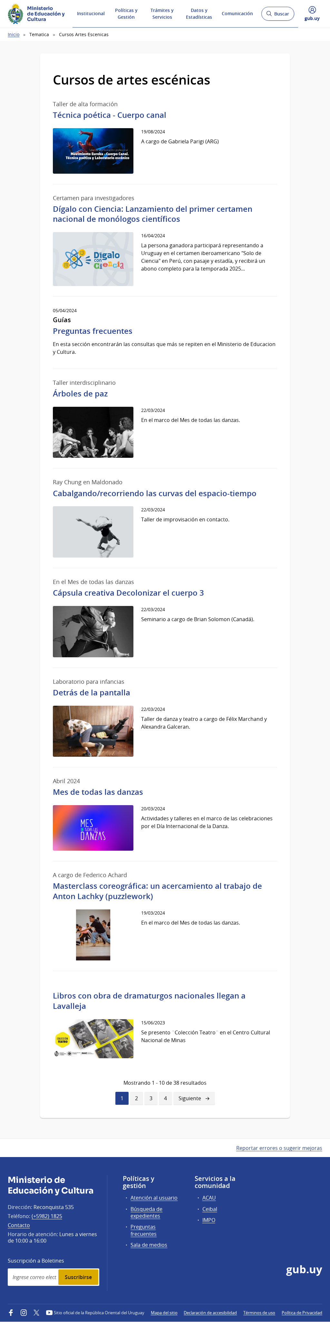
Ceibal (209, 1209)
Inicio (13, 34)
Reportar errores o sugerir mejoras (279, 1148)
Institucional (91, 13)
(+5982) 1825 (47, 1216)
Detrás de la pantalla (91, 692)
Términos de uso (259, 1313)
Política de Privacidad (302, 1313)
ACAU (209, 1197)
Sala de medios (149, 1244)
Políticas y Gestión (126, 13)
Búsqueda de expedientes (146, 1212)
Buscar (277, 16)
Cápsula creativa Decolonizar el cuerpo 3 (128, 593)
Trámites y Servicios (162, 13)
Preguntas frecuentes (92, 331)
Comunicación (237, 13)
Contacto (19, 1225)
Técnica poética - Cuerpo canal (109, 115)
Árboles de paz (80, 393)
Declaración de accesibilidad (210, 1313)
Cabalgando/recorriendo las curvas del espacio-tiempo (155, 493)
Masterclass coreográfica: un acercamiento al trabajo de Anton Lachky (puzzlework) (157, 891)
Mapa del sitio (164, 1313)
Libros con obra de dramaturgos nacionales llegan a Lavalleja (149, 1000)
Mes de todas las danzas (98, 792)
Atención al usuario (154, 1197)
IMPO (208, 1220)
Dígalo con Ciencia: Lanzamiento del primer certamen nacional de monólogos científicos (152, 214)
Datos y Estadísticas (199, 13)
